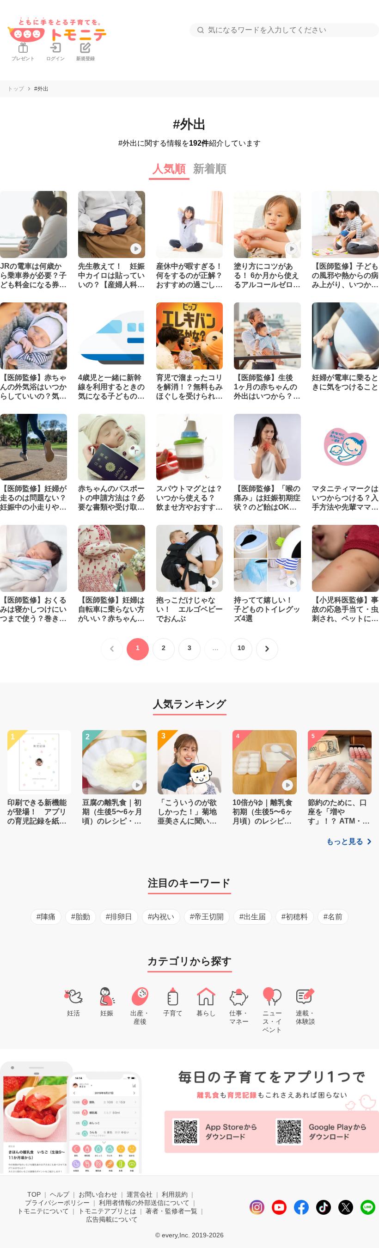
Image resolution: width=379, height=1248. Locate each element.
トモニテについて (43, 1211)
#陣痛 (46, 917)
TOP (34, 1194)
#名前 (333, 917)
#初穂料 (294, 917)
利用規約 (175, 1194)
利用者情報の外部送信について (144, 1202)
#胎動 (80, 917)
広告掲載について (112, 1219)
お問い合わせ (98, 1194)
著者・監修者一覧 (171, 1211)
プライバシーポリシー (57, 1202)
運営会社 (140, 1194)
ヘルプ (59, 1194)
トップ (15, 89)
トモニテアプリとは (107, 1211)
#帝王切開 (207, 917)
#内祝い (161, 917)
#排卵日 (119, 917)
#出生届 (252, 917)
